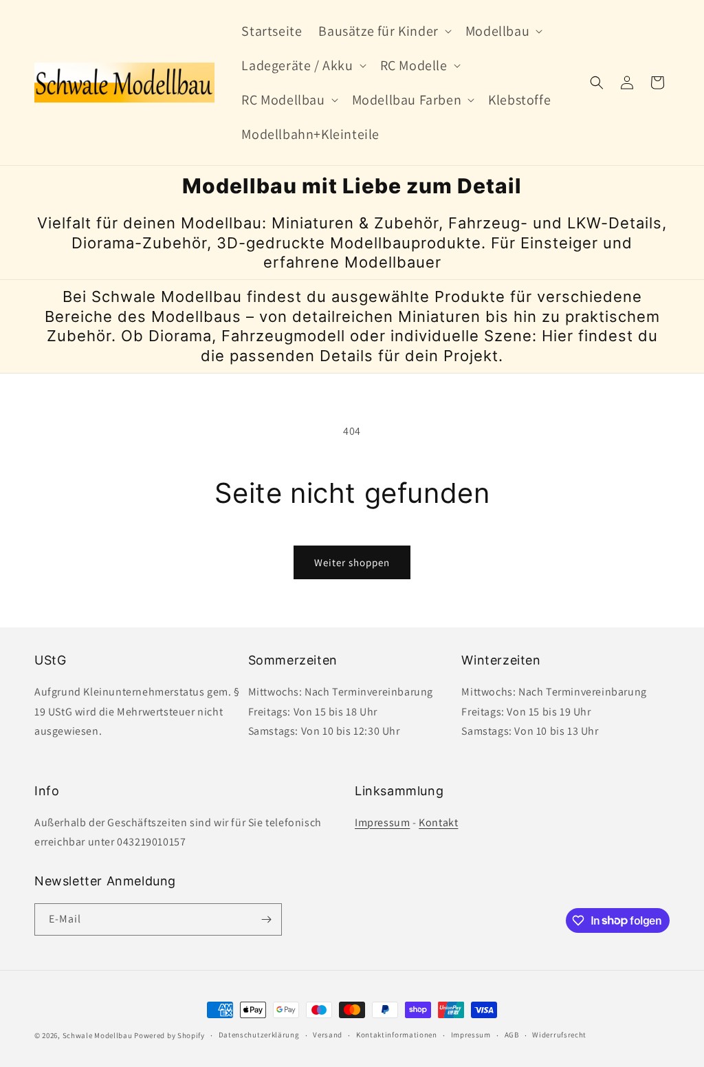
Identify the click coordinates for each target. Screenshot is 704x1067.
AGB (512, 1034)
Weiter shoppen (352, 562)
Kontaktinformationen (396, 1034)
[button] (383, 31)
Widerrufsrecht (559, 1034)
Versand (327, 1034)
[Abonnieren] (266, 919)
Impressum (382, 822)
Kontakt (438, 822)
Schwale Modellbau (98, 1035)
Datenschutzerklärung (259, 1034)
